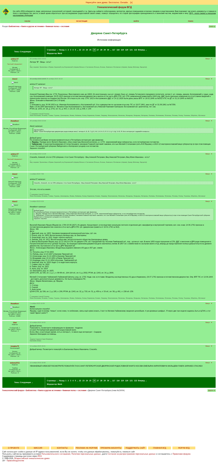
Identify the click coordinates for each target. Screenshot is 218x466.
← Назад (61, 50)
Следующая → (26, 52)
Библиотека (14, 26)
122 (135, 50)
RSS (40, 456)
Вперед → (142, 50)
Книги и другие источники (32, 26)
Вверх (208, 59)
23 (83, 50)
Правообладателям (15, 460)
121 (131, 50)
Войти (136, 21)
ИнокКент (15, 121)
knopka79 (15, 346)
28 (101, 50)
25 (90, 50)
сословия (65, 26)
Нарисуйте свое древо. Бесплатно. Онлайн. (107, 2)
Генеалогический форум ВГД (114, 7)
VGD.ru (27, 21)
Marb (60, 53)
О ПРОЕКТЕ (13, 448)
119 (122, 50)
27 (98, 50)
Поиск (190, 21)
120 (126, 50)
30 (108, 50)
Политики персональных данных (86, 454)
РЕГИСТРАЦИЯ (81, 21)
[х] (131, 2)
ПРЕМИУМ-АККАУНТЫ (111, 448)
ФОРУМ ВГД (184, 448)
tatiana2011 (15, 363)
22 (80, 50)
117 (113, 50)
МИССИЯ (38, 448)
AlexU (14, 79)
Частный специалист (14, 64)
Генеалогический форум (13, 390)
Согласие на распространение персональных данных (132, 454)
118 (118, 50)
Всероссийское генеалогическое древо (32, 458)
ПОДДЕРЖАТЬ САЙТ (135, 448)
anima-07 (15, 59)
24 (87, 50)
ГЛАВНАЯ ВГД (159, 448)
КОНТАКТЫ (62, 448)
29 (105, 50)
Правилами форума (181, 454)
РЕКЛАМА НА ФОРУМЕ (87, 448)
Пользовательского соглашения (56, 454)
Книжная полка (52, 26)
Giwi (15, 323)
